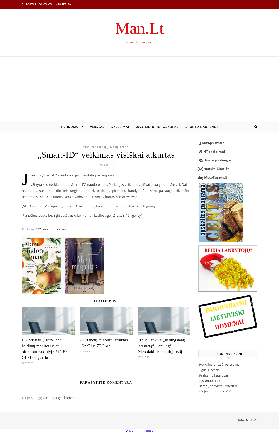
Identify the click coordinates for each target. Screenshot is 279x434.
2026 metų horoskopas (157, 127)
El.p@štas (29, 4)
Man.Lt (139, 28)
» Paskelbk (63, 4)
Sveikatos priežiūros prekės (218, 364)
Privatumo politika (139, 431)
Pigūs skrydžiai (209, 370)
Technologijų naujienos (106, 147)
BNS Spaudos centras (51, 229)
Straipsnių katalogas (213, 375)
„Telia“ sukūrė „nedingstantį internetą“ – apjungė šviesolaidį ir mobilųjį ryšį (161, 346)
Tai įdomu (69, 127)
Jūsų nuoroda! (214, 391)
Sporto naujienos (202, 127)
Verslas (97, 127)
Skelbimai (120, 127)
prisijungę (34, 397)
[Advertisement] (139, 89)
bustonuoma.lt (209, 380)
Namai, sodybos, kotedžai (217, 386)
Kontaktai (46, 4)
